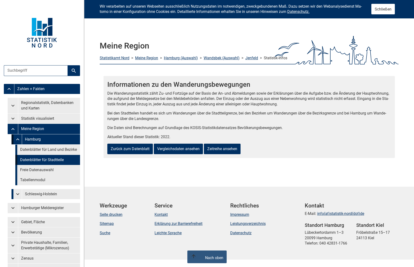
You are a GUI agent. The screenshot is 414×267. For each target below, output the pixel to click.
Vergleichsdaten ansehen (178, 149)
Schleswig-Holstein (41, 194)
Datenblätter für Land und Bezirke (48, 149)
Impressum (239, 214)
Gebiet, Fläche (33, 222)
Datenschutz (241, 233)
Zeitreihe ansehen (222, 149)
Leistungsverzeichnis (248, 223)
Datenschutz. (298, 11)
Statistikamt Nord (114, 58)
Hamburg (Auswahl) (181, 58)
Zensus (27, 258)
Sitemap (107, 223)
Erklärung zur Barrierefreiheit (178, 223)
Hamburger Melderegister (42, 208)
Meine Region (32, 128)
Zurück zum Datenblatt (130, 149)
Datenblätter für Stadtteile (42, 160)
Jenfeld (251, 58)
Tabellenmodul (32, 180)
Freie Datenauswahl (37, 170)
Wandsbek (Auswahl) (222, 58)
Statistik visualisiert (37, 118)
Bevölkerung (31, 232)
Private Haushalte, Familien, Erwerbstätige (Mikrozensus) (45, 245)
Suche (105, 233)
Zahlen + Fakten (31, 89)
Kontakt (161, 214)
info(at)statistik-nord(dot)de (340, 213)
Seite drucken (111, 214)
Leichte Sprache (168, 233)
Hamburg (33, 139)
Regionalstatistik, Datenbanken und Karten (47, 105)
